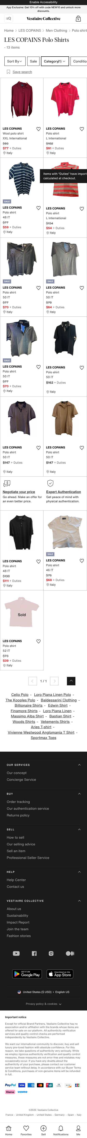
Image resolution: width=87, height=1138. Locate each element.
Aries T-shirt (41, 727)
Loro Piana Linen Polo (52, 694)
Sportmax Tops (43, 737)
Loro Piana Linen (57, 711)
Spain (71, 1114)
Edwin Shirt (58, 705)
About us (14, 908)
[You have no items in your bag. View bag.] (78, 19)
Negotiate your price (19, 491)
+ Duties (15, 148)
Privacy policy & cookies (41, 1004)
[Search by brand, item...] (8, 19)
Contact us (15, 886)
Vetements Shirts (55, 721)
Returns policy (18, 815)
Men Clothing (56, 30)
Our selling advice (21, 844)
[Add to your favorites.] (38, 129)
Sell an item (16, 850)
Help (11, 872)
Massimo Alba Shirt (27, 716)
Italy (79, 1114)
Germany (59, 1114)
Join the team (18, 929)
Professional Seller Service (28, 857)
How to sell (15, 837)
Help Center (16, 879)
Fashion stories (19, 935)
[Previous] (33, 681)
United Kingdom (25, 1114)
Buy (10, 794)
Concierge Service (21, 779)
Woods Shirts (24, 721)
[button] (78, 19)
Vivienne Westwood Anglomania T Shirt (41, 732)
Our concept (17, 772)
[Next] (54, 681)
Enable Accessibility (43, 2)
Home (9, 30)
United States (44, 1114)
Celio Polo (20, 694)
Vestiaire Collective (25, 901)
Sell (11, 829)
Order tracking (18, 801)
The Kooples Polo (20, 700)
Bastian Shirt (60, 716)
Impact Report (18, 922)
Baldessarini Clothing (59, 700)
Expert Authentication (63, 491)
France (9, 1114)
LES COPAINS (29, 30)
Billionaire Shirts (28, 705)
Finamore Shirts (24, 711)
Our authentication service (28, 808)
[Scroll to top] (71, 681)
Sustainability (17, 915)
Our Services (18, 765)
